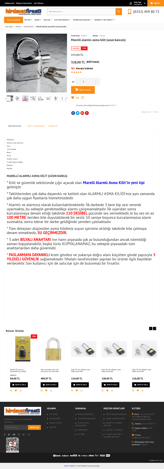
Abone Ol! (34, 427)
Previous (150, 328)
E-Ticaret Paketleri (80, 466)
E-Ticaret (152, 460)
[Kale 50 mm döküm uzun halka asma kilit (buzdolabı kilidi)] (143, 348)
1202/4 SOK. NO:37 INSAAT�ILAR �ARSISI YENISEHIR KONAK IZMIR (143, 416)
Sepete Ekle (85, 90)
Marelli (99, 36)
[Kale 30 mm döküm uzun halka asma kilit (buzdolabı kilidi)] (82, 348)
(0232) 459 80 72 (145, 424)
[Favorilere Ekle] (73, 97)
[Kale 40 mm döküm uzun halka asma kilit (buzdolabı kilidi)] (112, 348)
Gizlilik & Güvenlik (114, 430)
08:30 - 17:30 (142, 429)
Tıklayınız (143, 443)
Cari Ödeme (38, 3)
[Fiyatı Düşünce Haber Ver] (83, 97)
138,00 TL (105, 378)
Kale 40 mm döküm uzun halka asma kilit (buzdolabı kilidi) (109, 370)
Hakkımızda (9, 3)
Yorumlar (53, 126)
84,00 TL (13, 377)
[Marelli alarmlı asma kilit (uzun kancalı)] (36, 62)
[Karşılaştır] (78, 97)
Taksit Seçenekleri (35, 126)
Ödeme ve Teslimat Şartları (113, 424)
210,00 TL (136, 378)
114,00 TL (75, 378)
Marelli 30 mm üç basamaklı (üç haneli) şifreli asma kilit (17, 370)
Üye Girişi (53, 414)
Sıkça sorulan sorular (115, 414)
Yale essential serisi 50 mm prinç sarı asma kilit (48, 370)
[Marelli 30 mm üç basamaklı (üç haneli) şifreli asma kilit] (21, 348)
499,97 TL (44, 378)
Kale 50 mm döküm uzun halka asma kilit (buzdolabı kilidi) (140, 370)
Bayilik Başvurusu (85, 414)
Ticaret (69, 466)
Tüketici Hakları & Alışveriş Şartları (113, 435)
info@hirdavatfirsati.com (141, 436)
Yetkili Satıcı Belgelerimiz (82, 424)
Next (154, 328)
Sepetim (52, 427)
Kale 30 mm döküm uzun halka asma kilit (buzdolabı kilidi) (79, 370)
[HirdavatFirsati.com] (23, 11)
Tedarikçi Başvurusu (86, 418)
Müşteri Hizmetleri (24, 3)
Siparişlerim (54, 418)
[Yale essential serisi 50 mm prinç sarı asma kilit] (51, 348)
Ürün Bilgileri (14, 126)
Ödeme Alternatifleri (115, 418)
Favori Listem (55, 423)
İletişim (80, 434)
